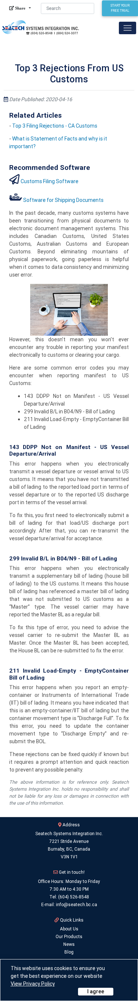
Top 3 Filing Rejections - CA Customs (54, 125)
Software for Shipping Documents (63, 200)
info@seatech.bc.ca (76, 904)
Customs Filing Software (49, 181)
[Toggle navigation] (127, 28)
